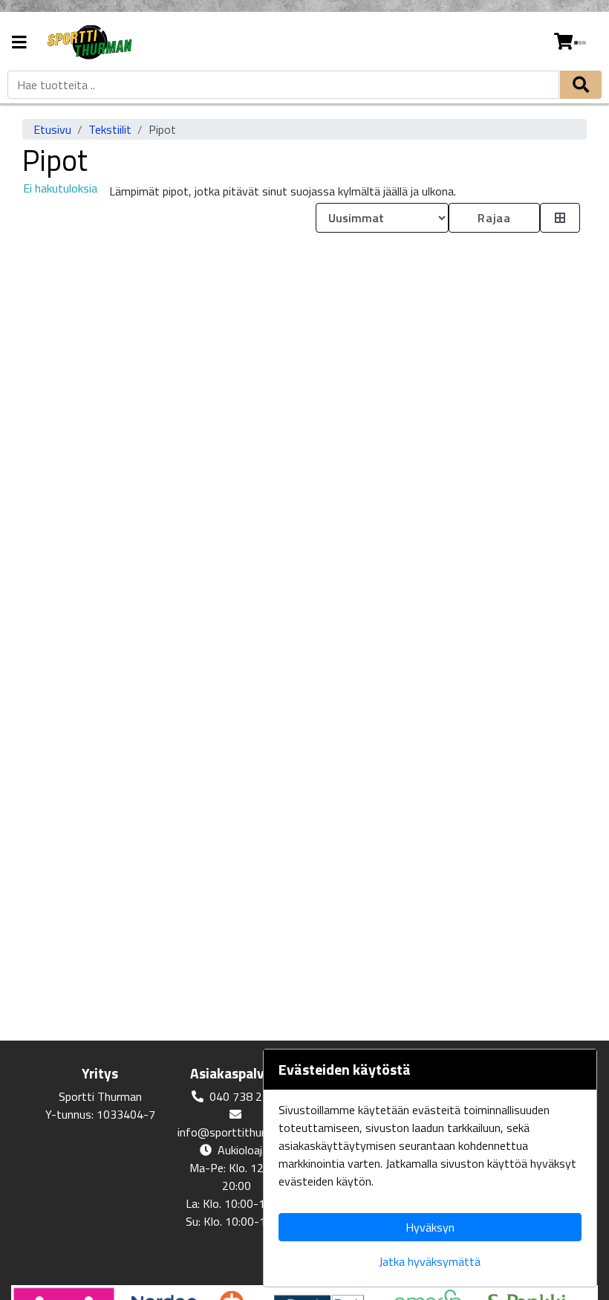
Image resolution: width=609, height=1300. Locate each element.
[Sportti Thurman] (89, 43)
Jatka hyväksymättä (430, 1261)
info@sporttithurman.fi (237, 1132)
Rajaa (494, 218)
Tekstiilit (109, 129)
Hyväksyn (430, 1227)
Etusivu (52, 129)
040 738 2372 (245, 1096)
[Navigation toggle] (19, 43)
